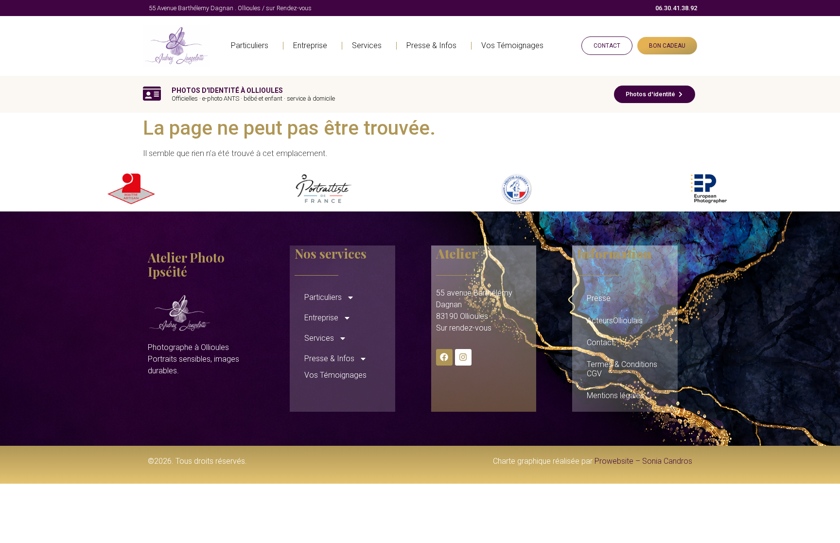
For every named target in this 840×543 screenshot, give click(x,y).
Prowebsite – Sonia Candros (643, 461)
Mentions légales (615, 395)
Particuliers (249, 45)
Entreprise (310, 45)
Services (367, 45)
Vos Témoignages (512, 45)
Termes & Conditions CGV (622, 369)
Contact (600, 342)
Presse (599, 298)
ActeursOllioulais (615, 320)
